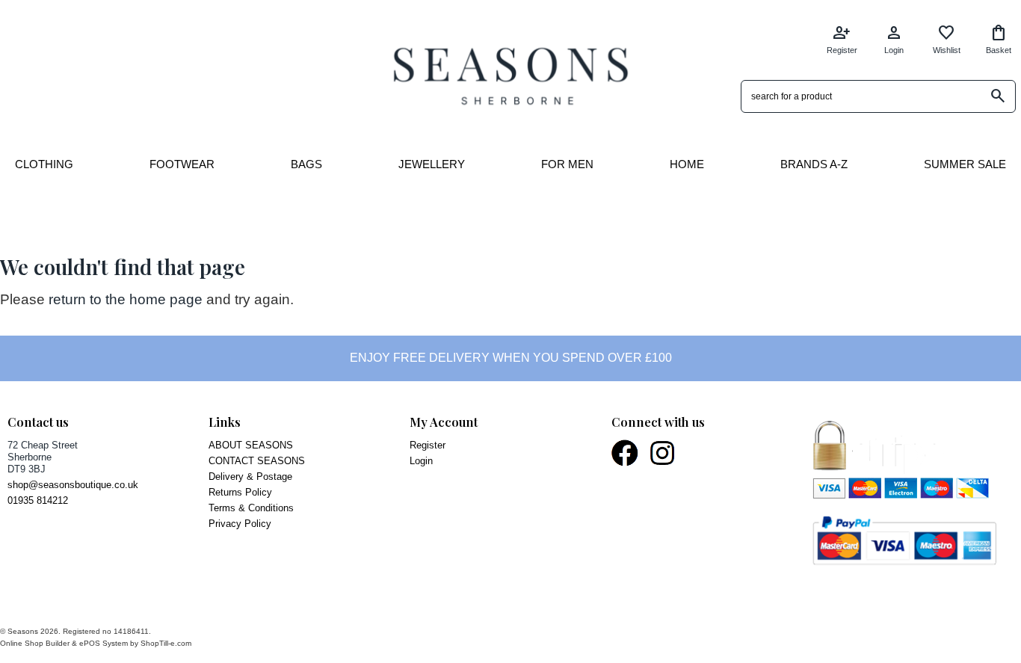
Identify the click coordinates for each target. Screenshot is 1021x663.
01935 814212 (37, 500)
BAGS (306, 164)
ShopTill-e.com (166, 643)
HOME (687, 164)
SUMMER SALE (965, 164)
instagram (663, 453)
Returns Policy (240, 492)
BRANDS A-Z (814, 164)
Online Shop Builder (35, 643)
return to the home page (126, 299)
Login (894, 39)
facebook (625, 453)
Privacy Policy (240, 523)
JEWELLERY (431, 164)
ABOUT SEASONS (251, 445)
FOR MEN (567, 164)
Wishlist (946, 39)
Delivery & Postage (250, 476)
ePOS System (103, 643)
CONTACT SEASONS (257, 460)
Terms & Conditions (251, 508)
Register (842, 39)
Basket (998, 39)
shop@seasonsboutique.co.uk (72, 484)
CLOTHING (44, 164)
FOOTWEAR (182, 164)
